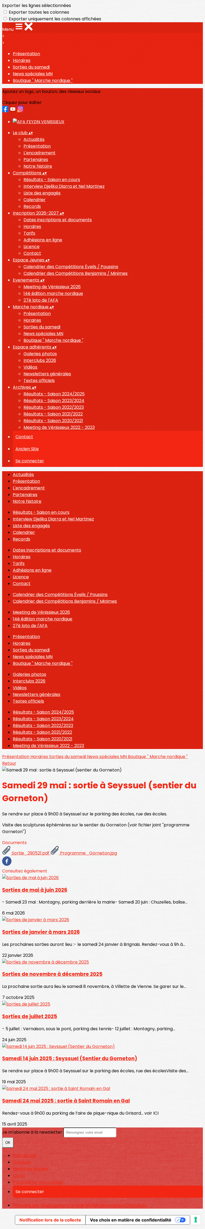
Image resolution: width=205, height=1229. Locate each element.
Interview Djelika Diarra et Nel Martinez (64, 186)
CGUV (19, 1175)
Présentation (26, 54)
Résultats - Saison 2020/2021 (53, 421)
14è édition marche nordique (53, 293)
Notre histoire (37, 166)
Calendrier (34, 200)
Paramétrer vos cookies (38, 1182)
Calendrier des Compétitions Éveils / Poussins (70, 267)
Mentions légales (30, 1169)
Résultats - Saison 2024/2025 (54, 394)
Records (32, 206)
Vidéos (30, 367)
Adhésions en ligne (42, 240)
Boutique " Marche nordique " (43, 80)
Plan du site (25, 1155)
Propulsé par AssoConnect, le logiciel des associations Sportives (80, 1205)
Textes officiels (39, 380)
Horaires (21, 60)
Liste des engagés (42, 193)
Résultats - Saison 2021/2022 (53, 414)
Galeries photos (40, 354)
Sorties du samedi (31, 67)
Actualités (34, 139)
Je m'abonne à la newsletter (32, 1132)
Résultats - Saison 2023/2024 (53, 401)
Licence (31, 246)
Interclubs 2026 (39, 360)
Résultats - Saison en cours (51, 180)
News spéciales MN (33, 74)
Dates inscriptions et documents (57, 220)
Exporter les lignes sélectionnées (36, 5)
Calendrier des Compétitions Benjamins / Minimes (75, 273)
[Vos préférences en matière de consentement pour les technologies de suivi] (196, 1220)
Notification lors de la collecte (50, 1220)
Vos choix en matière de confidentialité (130, 1220)
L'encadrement (39, 153)
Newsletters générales (47, 374)
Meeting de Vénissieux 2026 (52, 287)
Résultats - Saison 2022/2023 (53, 407)
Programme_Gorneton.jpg (88, 853)
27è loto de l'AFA (40, 300)
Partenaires (35, 159)
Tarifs (29, 233)
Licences (22, 1162)
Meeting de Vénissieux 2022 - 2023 (59, 427)
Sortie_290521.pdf (30, 853)
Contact (32, 253)
